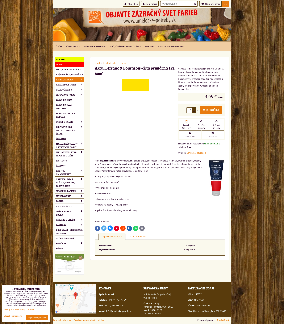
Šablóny (61, 165)
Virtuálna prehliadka (171, 46)
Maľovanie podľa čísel (69, 69)
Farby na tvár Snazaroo (64, 106)
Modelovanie (63, 195)
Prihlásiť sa (132, 3)
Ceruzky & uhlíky (65, 219)
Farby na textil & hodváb (65, 115)
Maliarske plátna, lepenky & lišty (66, 154)
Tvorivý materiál (66, 238)
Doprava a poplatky (95, 46)
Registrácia (151, 3)
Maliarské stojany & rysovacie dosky (67, 145)
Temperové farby (65, 94)
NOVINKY (61, 59)
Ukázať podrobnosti (13, 316)
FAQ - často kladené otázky (125, 46)
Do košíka (212, 110)
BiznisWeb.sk (223, 320)
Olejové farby (64, 89)
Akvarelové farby (66, 84)
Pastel (59, 201)
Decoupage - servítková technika (69, 231)
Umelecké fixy (64, 206)
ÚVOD (59, 46)
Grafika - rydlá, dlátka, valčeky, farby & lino (65, 182)
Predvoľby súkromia (62, 320)
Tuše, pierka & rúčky (64, 213)
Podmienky (72, 46)
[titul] (142, 40)
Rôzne (59, 248)
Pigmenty (61, 160)
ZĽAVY (59, 64)
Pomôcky (61, 243)
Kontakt (149, 46)
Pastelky (61, 224)
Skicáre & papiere (66, 190)
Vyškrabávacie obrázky (69, 74)
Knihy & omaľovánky (63, 172)
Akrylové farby (65, 79)
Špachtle (61, 138)
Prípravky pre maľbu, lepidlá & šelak (65, 130)
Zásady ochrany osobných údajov (89, 320)
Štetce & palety (64, 121)
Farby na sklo (64, 99)
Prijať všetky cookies (37, 317)
